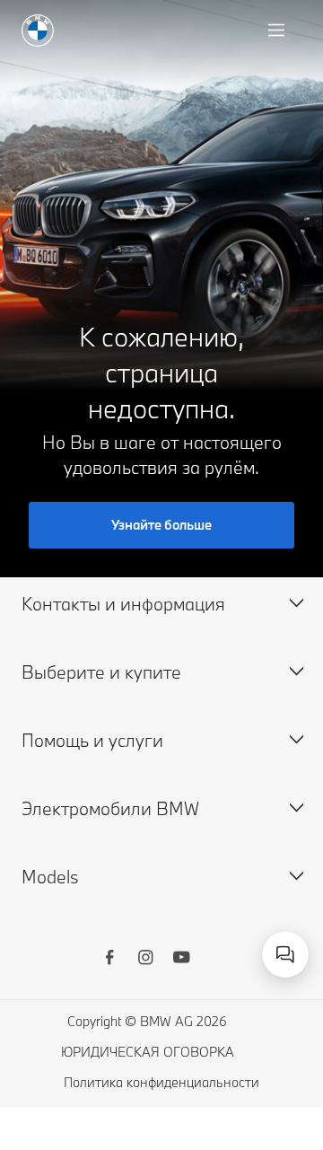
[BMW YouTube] (181, 959)
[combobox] (285, 954)
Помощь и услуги (92, 740)
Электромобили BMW (110, 808)
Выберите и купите (101, 672)
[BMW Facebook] (109, 959)
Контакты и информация (123, 604)
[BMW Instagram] (145, 959)
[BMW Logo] (38, 30)
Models (50, 876)
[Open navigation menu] (278, 30)
